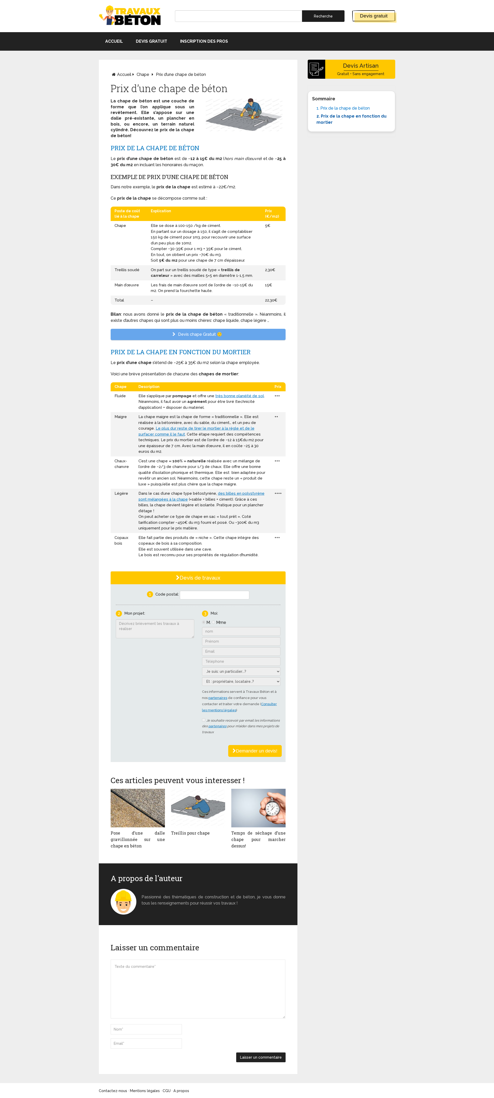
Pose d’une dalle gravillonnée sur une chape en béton (138, 839)
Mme (221, 622)
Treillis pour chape (190, 833)
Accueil (114, 41)
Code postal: (167, 594)
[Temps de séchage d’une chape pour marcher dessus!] (258, 808)
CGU (167, 1091)
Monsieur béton (158, 890)
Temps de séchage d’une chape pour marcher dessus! (258, 839)
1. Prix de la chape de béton (343, 108)
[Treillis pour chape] (198, 808)
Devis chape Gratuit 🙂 (199, 334)
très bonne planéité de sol (239, 396)
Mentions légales (145, 1091)
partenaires (217, 698)
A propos (181, 1091)
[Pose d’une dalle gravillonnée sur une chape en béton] (138, 808)
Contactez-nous (113, 1091)
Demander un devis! (256, 751)
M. (208, 622)
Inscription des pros (204, 41)
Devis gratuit (373, 16)
